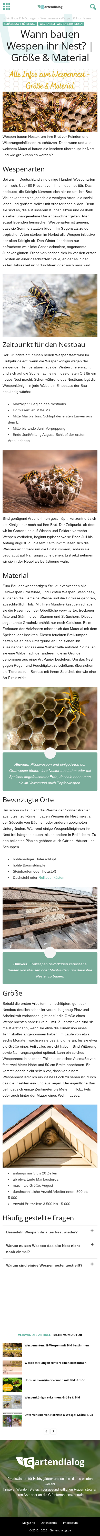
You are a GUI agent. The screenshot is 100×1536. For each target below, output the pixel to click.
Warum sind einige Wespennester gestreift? (44, 1265)
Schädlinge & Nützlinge (19, 18)
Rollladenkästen (51, 877)
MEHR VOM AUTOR (67, 1335)
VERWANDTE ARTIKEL (34, 1335)
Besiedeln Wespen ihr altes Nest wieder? (42, 1232)
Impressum (70, 1523)
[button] (92, 7)
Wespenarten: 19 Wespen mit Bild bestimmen (57, 1345)
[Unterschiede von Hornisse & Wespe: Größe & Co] (12, 1419)
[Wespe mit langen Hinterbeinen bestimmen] (12, 1367)
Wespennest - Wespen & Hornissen (61, 24)
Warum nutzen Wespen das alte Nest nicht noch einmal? (43, 1249)
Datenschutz (49, 1523)
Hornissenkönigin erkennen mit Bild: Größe (55, 1380)
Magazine (28, 1523)
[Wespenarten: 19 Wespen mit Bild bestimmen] (12, 1350)
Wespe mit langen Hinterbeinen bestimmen (55, 1363)
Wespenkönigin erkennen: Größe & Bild (52, 1397)
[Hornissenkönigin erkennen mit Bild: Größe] (12, 1385)
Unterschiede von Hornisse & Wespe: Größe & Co (59, 1415)
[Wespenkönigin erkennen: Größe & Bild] (12, 1402)
